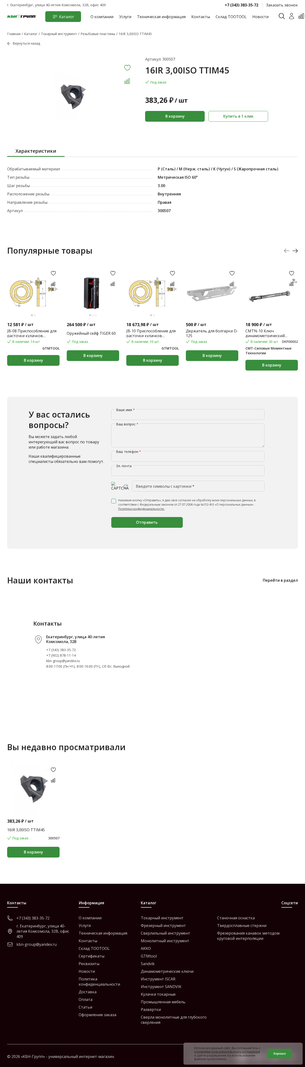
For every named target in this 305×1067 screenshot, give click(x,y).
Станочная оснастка (236, 918)
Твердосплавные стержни (241, 925)
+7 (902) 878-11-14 (61, 655)
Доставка (88, 991)
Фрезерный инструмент (163, 925)
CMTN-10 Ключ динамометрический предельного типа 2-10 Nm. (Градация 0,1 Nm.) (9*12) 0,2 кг (271, 333)
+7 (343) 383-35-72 (241, 5)
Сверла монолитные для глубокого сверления (174, 1020)
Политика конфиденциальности (99, 981)
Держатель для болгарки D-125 (212, 333)
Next (295, 250)
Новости (260, 16)
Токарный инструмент (162, 918)
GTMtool (149, 956)
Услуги (125, 16)
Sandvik (148, 963)
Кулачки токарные (158, 994)
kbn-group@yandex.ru (63, 661)
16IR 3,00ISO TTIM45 (26, 829)
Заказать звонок (282, 5)
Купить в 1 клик (238, 116)
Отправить (147, 522)
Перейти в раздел (280, 580)
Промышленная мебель (163, 1001)
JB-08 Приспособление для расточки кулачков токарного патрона (31, 333)
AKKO (146, 948)
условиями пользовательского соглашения (227, 1051)
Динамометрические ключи (167, 971)
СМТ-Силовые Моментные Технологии (268, 350)
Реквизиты (89, 963)
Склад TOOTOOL (231, 16)
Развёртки (151, 1009)
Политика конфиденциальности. (141, 509)
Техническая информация (161, 16)
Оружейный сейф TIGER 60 (91, 333)
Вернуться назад (26, 43)
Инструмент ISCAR (158, 979)
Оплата (85, 999)
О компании (102, 16)
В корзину (175, 116)
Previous (287, 250)
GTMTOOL (51, 348)
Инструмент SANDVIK (161, 986)
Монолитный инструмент (165, 940)
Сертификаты (91, 956)
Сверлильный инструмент (165, 933)
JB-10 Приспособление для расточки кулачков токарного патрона (151, 333)
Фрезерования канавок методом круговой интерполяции (248, 936)
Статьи (85, 1007)
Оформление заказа (97, 1014)
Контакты (200, 16)
